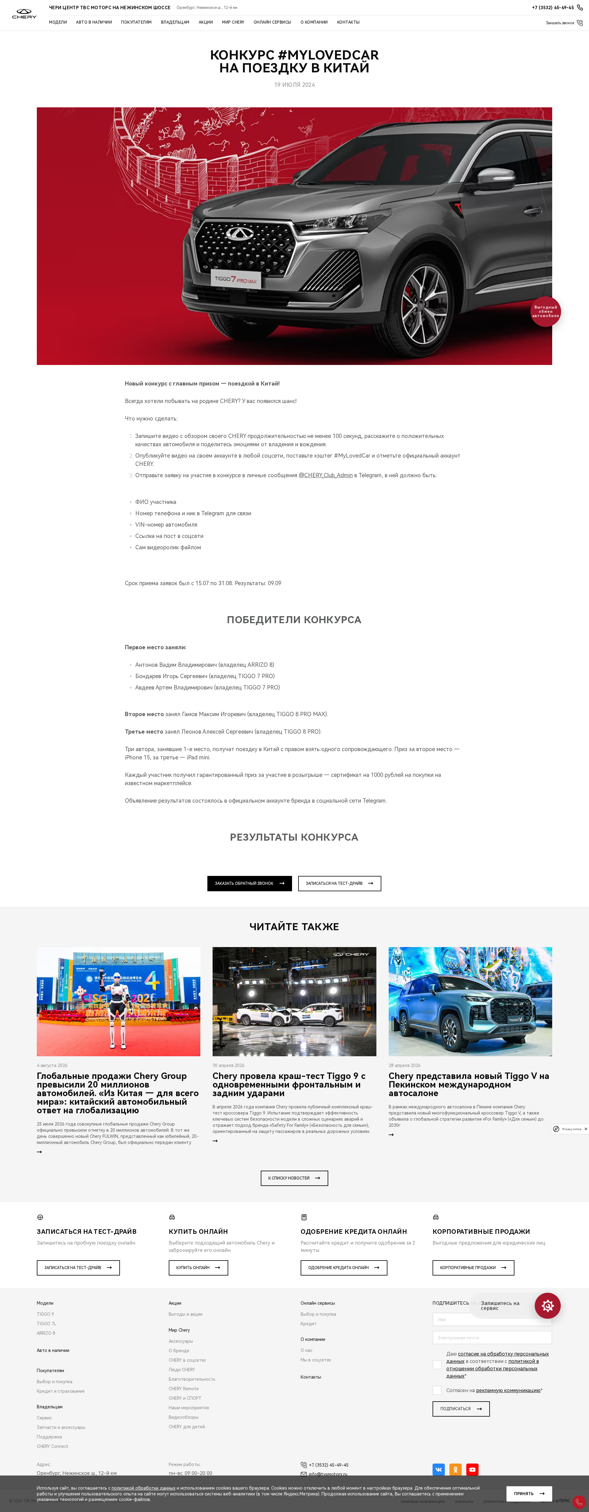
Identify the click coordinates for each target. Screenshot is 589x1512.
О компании (314, 22)
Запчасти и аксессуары (61, 1427)
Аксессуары (181, 1341)
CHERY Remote (184, 1388)
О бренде (179, 1350)
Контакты (348, 22)
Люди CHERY (182, 1369)
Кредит (309, 1323)
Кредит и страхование (61, 1391)
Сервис (44, 1417)
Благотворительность (192, 1379)
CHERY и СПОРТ (185, 1398)
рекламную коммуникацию (508, 1390)
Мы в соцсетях (316, 1359)
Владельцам (175, 22)
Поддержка (49, 1436)
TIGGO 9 (45, 1314)
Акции (206, 22)
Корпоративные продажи (468, 1268)
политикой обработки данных (143, 1488)
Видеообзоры (183, 1417)
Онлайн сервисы (272, 22)
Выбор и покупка (54, 1381)
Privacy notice (571, 1128)
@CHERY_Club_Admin (326, 475)
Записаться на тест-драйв (334, 883)
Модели (58, 22)
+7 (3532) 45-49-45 (328, 1465)
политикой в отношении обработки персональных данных (492, 1368)
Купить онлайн (193, 1268)
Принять (523, 1494)
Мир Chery (233, 22)
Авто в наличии (94, 22)
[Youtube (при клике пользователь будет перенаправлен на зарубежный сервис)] (472, 1470)
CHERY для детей (187, 1426)
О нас (306, 1350)
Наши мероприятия (189, 1407)
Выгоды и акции (185, 1314)
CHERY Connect (52, 1446)
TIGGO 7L (46, 1323)
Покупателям (136, 22)
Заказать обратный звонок (244, 883)
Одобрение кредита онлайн (338, 1268)
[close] (586, 1128)
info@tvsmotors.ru (328, 1474)
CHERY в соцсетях (187, 1360)
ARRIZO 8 (46, 1333)
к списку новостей (289, 1178)
